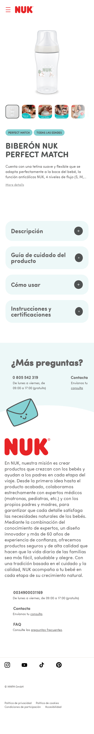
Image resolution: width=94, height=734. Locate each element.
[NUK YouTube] (24, 665)
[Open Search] (68, 10)
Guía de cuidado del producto (38, 258)
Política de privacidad (18, 703)
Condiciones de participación (23, 707)
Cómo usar (25, 284)
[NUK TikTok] (41, 665)
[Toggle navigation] (8, 9)
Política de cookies (47, 703)
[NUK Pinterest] (59, 665)
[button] (29, 111)
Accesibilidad (53, 707)
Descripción (27, 231)
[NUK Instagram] (7, 665)
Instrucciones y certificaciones (31, 311)
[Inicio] (24, 9)
